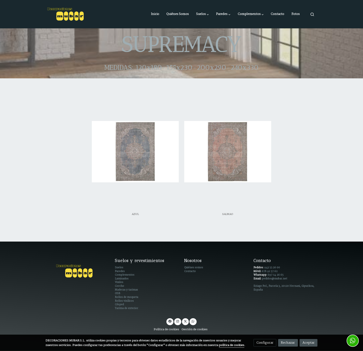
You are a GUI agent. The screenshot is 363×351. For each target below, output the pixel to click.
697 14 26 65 (276, 275)
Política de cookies (166, 329)
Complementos (124, 275)
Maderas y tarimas (126, 290)
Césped (119, 304)
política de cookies (231, 345)
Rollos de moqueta (126, 297)
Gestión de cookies (195, 329)
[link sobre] (77, 271)
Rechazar (288, 342)
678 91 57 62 (270, 271)
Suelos (119, 268)
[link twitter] (185, 321)
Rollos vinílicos (124, 301)
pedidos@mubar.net (274, 279)
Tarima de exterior (126, 308)
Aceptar (308, 342)
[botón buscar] (312, 14)
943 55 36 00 (272, 268)
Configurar (265, 342)
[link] (66, 14)
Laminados (122, 279)
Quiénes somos (193, 268)
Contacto (190, 271)
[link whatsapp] (193, 321)
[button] (202, 14)
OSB (117, 293)
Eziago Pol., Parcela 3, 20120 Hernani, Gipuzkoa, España (284, 288)
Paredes (120, 271)
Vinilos (119, 282)
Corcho (119, 286)
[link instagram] (178, 321)
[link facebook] (170, 321)
